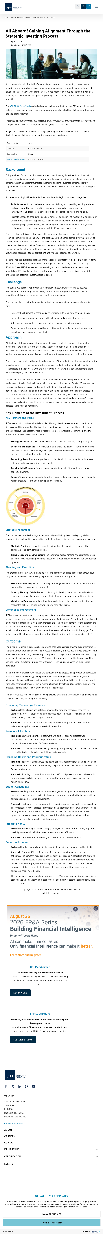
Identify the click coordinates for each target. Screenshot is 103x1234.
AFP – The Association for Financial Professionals (24, 17)
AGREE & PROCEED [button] (52, 1222)
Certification (12, 1156)
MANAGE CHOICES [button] (51, 1214)
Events (8, 1164)
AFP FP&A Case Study (20, 106)
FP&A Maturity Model (16, 159)
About (8, 1129)
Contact (9, 1142)
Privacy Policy (8, 1231)
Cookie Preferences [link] (13, 1123)
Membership (11, 1149)
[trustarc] (95, 1231)
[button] (98, 1175)
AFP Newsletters (40, 1014)
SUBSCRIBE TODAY (22, 1039)
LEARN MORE (20, 992)
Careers (9, 1136)
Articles (52, 17)
